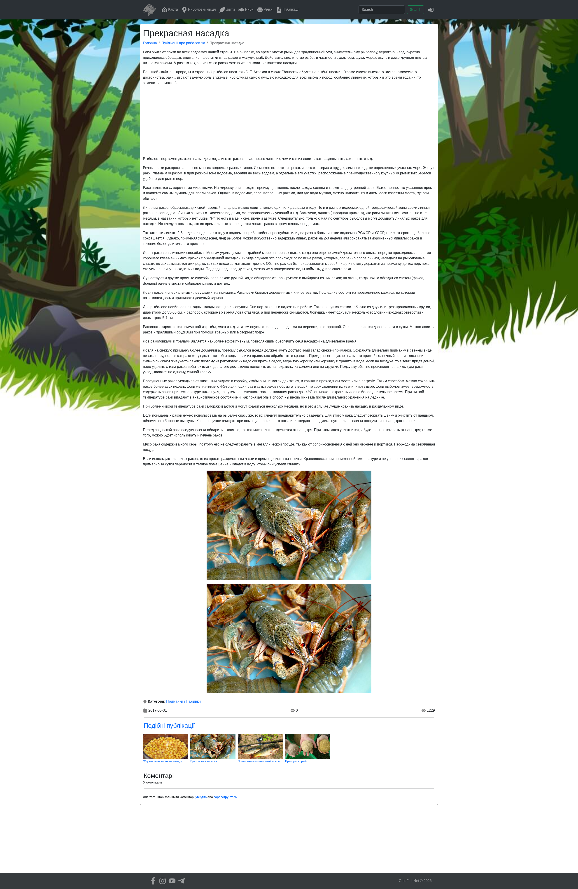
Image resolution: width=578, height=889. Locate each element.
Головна (150, 43)
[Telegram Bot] (180, 880)
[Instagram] (161, 880)
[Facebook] (152, 880)
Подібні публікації (169, 725)
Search (415, 10)
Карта (172, 9)
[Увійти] (430, 9)
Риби (249, 9)
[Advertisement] (289, 120)
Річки (268, 9)
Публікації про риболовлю (183, 43)
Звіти (230, 9)
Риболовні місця (201, 9)
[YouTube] (171, 880)
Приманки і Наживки (183, 701)
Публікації (290, 9)
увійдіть (201, 797)
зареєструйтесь (225, 797)
